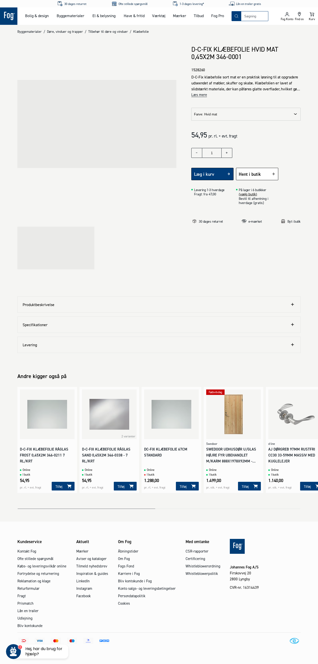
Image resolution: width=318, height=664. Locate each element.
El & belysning (104, 15)
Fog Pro (217, 15)
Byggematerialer (70, 15)
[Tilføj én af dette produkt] (226, 153)
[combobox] (254, 16)
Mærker (179, 15)
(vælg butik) (248, 194)
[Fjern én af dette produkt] (196, 153)
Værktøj (158, 15)
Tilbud (199, 15)
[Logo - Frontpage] (8, 16)
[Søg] (236, 16)
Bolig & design (37, 15)
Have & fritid (134, 15)
